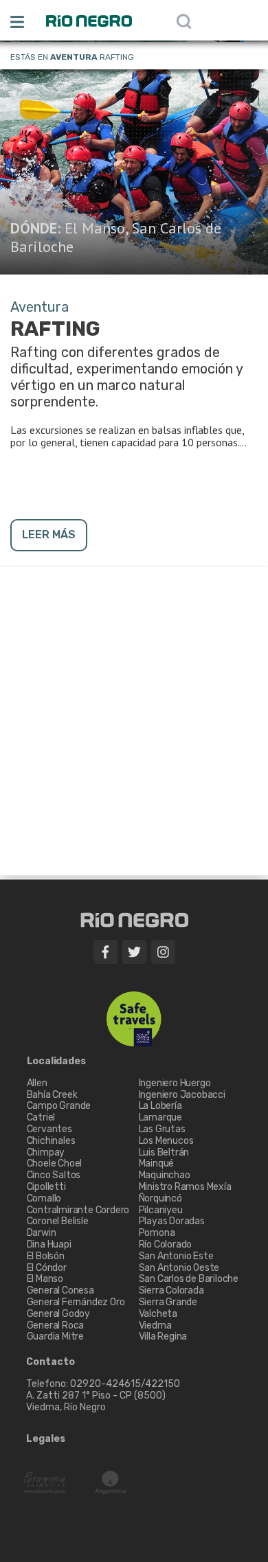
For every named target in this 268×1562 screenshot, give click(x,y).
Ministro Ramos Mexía (185, 1187)
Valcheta (158, 1314)
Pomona (157, 1233)
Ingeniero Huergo (175, 1083)
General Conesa (60, 1290)
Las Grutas (162, 1129)
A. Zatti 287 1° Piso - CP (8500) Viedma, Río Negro (97, 1401)
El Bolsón (46, 1256)
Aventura (74, 57)
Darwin (41, 1233)
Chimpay (46, 1152)
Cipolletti (46, 1187)
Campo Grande (59, 1106)
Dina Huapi (49, 1244)
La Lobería (160, 1106)
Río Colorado (165, 1244)
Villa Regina (163, 1336)
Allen (37, 1083)
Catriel (41, 1117)
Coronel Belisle (58, 1221)
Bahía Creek (52, 1095)
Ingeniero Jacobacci (182, 1095)
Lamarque (160, 1117)
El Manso (95, 228)
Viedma (155, 1325)
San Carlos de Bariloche (188, 1279)
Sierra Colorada (171, 1290)
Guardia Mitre (55, 1336)
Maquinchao (164, 1175)
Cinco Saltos (54, 1175)
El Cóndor (47, 1268)
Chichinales (51, 1141)
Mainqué (157, 1163)
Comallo (44, 1198)
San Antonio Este (176, 1256)
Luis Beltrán (164, 1152)
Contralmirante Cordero (78, 1210)
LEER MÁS (49, 534)
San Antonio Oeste (179, 1268)
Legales (45, 1439)
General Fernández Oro (76, 1302)
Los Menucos (166, 1141)
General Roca (56, 1325)
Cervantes (49, 1129)
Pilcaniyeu (161, 1210)
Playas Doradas (172, 1221)
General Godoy (58, 1314)
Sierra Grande (168, 1302)
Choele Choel (54, 1163)
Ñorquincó (160, 1198)
